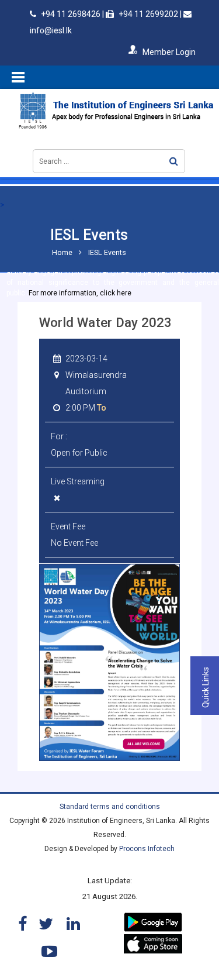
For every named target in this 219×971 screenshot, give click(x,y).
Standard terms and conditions (110, 807)
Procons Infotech (147, 849)
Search (173, 161)
